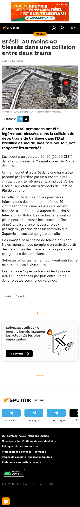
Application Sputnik (40, 457)
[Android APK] (14, 473)
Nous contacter (11, 441)
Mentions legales (38, 436)
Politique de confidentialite (39, 441)
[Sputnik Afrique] (11, 29)
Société (7, 295)
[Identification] (54, 28)
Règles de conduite (14, 457)
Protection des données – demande (24, 451)
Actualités (21, 295)
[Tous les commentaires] (6, 501)
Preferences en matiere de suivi (22, 462)
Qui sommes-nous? (14, 436)
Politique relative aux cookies (20, 446)
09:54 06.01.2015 (12, 60)
